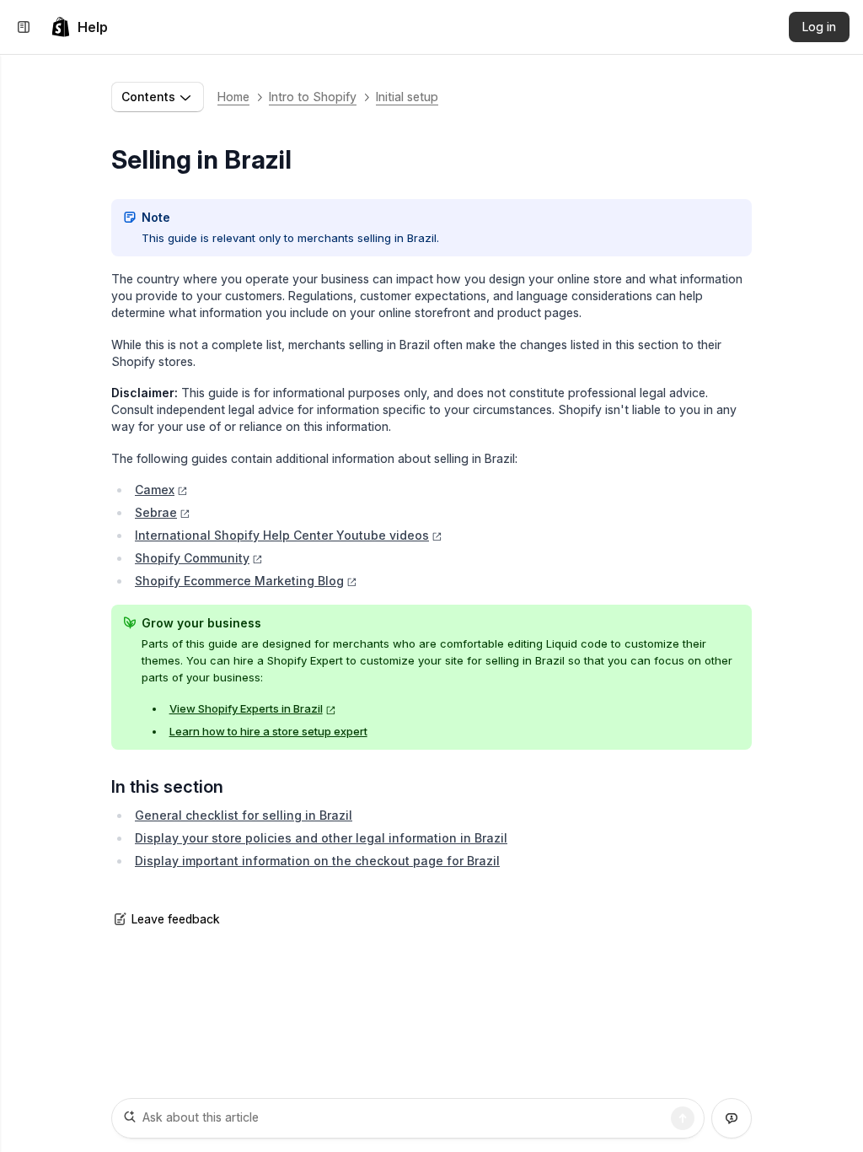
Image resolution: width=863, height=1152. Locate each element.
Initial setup (407, 96)
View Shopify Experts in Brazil (246, 708)
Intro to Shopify (312, 96)
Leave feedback (175, 919)
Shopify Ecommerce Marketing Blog (239, 580)
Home (233, 96)
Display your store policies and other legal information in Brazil (321, 838)
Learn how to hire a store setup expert (268, 731)
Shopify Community (192, 558)
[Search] (682, 1118)
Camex (154, 489)
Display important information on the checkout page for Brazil (317, 860)
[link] (79, 27)
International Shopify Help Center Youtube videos (282, 535)
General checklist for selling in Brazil (243, 815)
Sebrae (156, 512)
